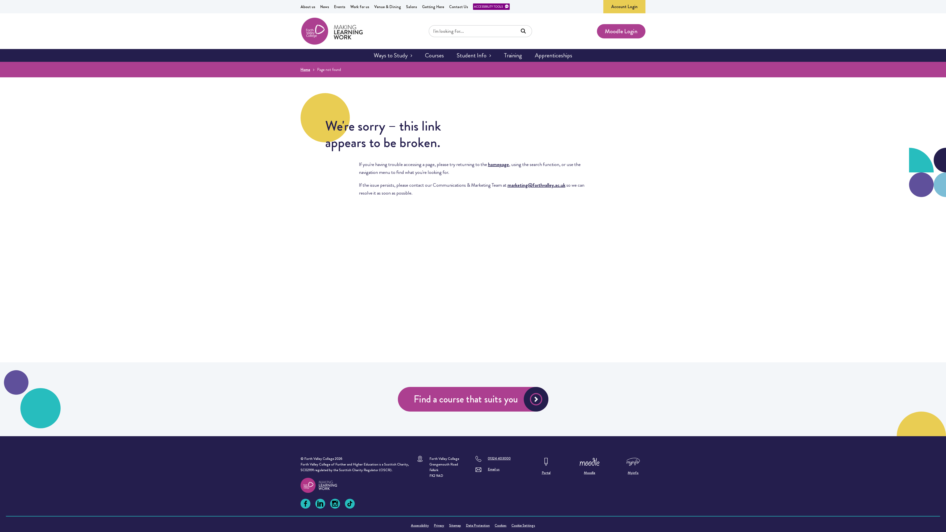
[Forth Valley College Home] (332, 31)
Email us (494, 469)
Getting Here (433, 7)
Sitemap (455, 525)
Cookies (501, 525)
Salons (411, 7)
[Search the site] (523, 31)
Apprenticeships (553, 55)
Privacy (439, 525)
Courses (434, 55)
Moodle (589, 472)
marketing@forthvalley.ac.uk (536, 185)
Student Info (472, 55)
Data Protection (478, 525)
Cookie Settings (523, 525)
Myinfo (633, 472)
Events (339, 7)
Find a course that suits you (466, 399)
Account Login (624, 6)
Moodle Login (621, 31)
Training (513, 55)
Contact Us (458, 7)
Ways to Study (391, 55)
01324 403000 (499, 458)
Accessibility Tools (488, 6)
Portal (546, 472)
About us (308, 7)
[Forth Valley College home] (323, 485)
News (324, 7)
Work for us (359, 7)
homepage (498, 164)
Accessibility (420, 525)
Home (305, 69)
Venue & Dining (387, 7)
